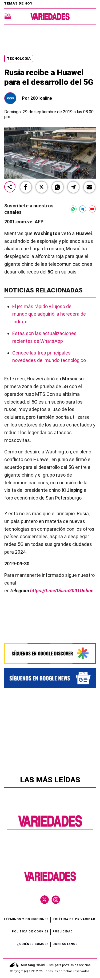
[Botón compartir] (9, 187)
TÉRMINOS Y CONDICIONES (26, 919)
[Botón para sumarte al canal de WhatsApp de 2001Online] (73, 209)
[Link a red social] (44, 899)
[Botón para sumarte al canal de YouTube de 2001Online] (92, 209)
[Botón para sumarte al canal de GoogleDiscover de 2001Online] (50, 653)
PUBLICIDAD (63, 931)
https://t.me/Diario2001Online (61, 590)
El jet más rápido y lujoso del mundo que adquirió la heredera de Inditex (49, 314)
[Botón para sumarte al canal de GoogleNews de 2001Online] (50, 678)
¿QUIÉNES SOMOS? (33, 944)
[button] (25, 187)
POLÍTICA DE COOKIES (30, 931)
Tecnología (19, 59)
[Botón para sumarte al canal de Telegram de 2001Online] (82, 209)
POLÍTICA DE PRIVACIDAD (74, 919)
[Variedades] (50, 16)
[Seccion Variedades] (50, 826)
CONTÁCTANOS (65, 944)
